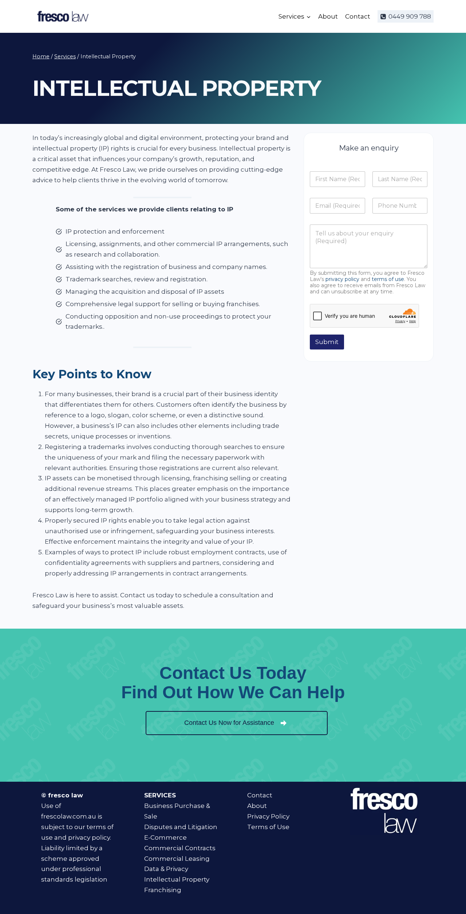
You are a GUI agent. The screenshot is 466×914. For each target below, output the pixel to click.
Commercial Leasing (177, 858)
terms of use (388, 279)
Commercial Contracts (180, 848)
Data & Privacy (166, 868)
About (328, 16)
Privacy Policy (268, 816)
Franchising (162, 890)
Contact (357, 16)
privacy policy (342, 279)
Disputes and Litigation (180, 827)
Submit (327, 341)
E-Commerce (165, 837)
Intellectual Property (176, 879)
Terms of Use (268, 827)
